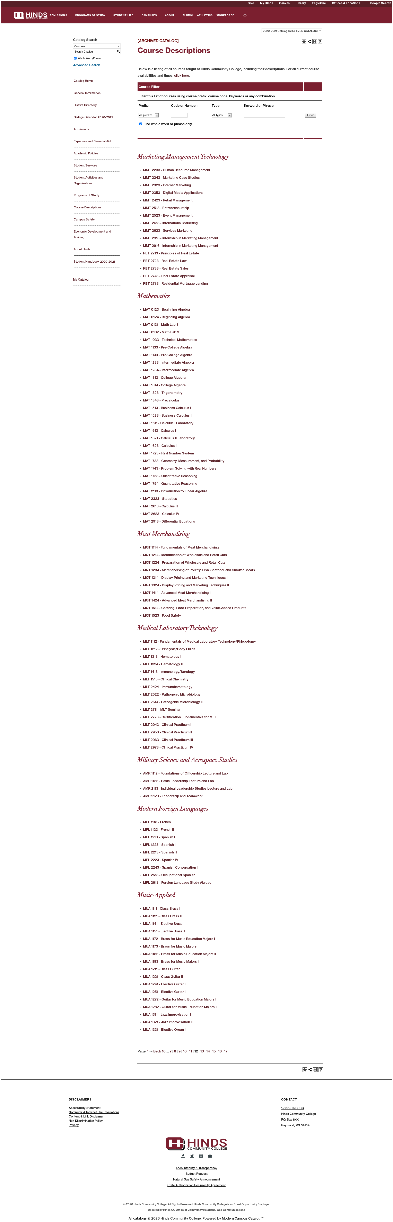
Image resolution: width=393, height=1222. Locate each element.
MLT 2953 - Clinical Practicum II (167, 732)
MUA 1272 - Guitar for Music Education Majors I (179, 999)
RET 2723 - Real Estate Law (165, 261)
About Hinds (82, 249)
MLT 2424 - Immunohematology (167, 687)
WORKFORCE (225, 15)
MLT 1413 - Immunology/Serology (169, 672)
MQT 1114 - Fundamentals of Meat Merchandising (181, 547)
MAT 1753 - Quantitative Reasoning (170, 476)
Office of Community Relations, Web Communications (210, 1209)
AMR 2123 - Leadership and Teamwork (173, 796)
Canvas (284, 3)
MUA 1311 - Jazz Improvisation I (167, 1014)
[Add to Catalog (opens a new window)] (304, 41)
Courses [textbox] (79, 46)
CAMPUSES (149, 15)
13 (202, 1051)
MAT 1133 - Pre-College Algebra (167, 347)
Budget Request (197, 1174)
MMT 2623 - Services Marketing (167, 230)
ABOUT (170, 15)
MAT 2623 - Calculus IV (161, 514)
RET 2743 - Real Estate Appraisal (169, 276)
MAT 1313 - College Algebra (164, 377)
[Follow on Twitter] (192, 1155)
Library (301, 3)
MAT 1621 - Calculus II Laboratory (169, 438)
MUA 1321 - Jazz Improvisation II (167, 1022)
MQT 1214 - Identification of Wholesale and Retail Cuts (185, 555)
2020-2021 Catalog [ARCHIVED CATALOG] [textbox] (290, 31)
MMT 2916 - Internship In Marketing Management (180, 246)
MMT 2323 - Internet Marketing (167, 185)
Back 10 (159, 1051)
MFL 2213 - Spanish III (160, 852)
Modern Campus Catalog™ (243, 1218)
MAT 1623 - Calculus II (160, 446)
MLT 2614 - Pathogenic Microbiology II (172, 702)
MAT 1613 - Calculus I (159, 430)
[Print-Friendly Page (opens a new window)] (314, 41)
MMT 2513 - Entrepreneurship (166, 208)
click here (181, 75)
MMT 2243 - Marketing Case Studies (171, 177)
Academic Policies (86, 153)
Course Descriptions (87, 207)
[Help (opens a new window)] (320, 41)
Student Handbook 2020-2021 (94, 261)
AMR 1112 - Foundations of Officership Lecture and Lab (185, 773)
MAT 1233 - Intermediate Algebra (168, 362)
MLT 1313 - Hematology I (162, 656)
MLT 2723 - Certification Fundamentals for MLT (179, 717)
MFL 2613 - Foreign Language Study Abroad (177, 882)
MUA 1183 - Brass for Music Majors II (171, 961)
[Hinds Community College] (30, 15)
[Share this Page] (309, 41)
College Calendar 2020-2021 (93, 117)
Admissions (81, 129)
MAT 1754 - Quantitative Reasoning (170, 483)
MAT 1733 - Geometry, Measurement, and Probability (184, 461)
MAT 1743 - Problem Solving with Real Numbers (179, 468)
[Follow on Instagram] (201, 1155)
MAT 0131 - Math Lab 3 (160, 325)
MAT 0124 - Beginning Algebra (166, 317)
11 (190, 1051)
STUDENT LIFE (123, 15)
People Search (380, 3)
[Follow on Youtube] (210, 1155)
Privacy (74, 1125)
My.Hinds (266, 3)
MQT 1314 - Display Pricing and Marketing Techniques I (185, 578)
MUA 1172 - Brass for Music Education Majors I (179, 939)
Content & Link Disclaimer (86, 1116)
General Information (87, 93)
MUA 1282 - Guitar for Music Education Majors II (180, 1007)
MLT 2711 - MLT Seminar (162, 709)
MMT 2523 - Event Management (168, 215)
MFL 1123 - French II (158, 829)
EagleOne (319, 3)
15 (214, 1051)
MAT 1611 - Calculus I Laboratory (168, 423)
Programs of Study (86, 195)
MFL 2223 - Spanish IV (160, 860)
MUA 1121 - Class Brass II (162, 916)
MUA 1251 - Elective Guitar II (164, 992)
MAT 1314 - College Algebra (164, 385)
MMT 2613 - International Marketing (170, 223)
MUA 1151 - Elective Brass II (164, 931)
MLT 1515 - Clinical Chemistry (166, 679)
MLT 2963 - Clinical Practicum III (168, 740)
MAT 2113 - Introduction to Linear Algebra (175, 491)
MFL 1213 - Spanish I (159, 837)
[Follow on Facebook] (183, 1155)
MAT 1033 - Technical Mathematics (170, 340)
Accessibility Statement (85, 1108)
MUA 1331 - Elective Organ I (164, 1030)
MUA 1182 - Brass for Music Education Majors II (179, 954)
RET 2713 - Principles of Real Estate (171, 253)
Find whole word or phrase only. (168, 124)
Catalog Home (83, 81)
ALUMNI (188, 15)
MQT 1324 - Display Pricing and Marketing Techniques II (186, 585)
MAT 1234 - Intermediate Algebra (168, 370)
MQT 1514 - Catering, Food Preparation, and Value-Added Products (194, 608)
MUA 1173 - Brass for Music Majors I (170, 946)
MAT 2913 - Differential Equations (169, 521)
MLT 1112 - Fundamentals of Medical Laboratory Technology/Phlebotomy (199, 641)
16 (220, 1051)
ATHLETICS (205, 15)
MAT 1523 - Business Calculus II (167, 415)
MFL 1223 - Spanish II (159, 845)
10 (185, 1051)
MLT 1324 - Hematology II (163, 664)
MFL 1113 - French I (157, 822)
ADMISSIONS (58, 15)
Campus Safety (84, 219)
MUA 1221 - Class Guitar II (163, 977)
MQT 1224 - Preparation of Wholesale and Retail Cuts (184, 562)
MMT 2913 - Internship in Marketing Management (180, 238)
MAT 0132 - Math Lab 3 (161, 332)
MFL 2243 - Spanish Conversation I (170, 867)
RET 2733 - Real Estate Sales (166, 268)
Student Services (85, 165)
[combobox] (292, 30)
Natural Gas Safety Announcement (196, 1179)
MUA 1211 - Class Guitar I (162, 969)
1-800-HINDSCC (292, 1108)
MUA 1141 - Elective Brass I (163, 924)
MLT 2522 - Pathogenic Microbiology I (172, 694)
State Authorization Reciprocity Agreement (196, 1185)
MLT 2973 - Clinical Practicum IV (168, 747)
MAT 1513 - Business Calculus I (167, 408)
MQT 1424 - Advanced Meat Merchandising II (177, 600)
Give (251, 3)
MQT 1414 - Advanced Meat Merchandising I (176, 593)
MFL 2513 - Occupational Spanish (169, 875)
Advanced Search (86, 65)
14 (208, 1051)
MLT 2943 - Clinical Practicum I (167, 725)
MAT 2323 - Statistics (160, 499)
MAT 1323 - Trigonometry (163, 393)
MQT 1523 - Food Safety (162, 615)
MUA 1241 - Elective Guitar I (164, 984)
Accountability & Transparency (196, 1168)
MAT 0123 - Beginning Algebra (166, 309)
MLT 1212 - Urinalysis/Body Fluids (169, 649)
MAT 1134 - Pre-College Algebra (167, 355)
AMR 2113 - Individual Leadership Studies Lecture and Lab (188, 788)
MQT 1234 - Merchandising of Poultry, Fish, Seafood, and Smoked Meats (199, 570)
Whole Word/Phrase (89, 58)
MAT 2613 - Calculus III (160, 506)
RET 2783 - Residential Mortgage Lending (175, 283)
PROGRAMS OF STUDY (90, 15)
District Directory (85, 105)
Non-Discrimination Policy (86, 1121)
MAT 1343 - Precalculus (161, 400)
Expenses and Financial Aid (92, 141)
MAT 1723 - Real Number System (168, 453)
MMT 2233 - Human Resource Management (176, 170)
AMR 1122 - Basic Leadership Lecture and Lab (178, 781)
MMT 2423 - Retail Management (168, 200)
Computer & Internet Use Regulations (94, 1112)
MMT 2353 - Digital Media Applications (173, 193)
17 (225, 1051)
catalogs (140, 1218)
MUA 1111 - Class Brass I (161, 908)
